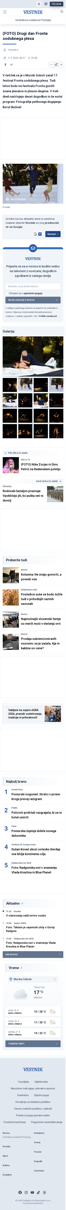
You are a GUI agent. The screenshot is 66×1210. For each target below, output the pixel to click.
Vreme (14, 968)
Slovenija (7, 486)
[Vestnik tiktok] (38, 1192)
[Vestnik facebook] (20, 1192)
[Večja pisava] (61, 65)
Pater (14, 826)
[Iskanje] (62, 11)
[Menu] (5, 12)
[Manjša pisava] (51, 65)
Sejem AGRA (20, 923)
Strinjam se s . (26, 293)
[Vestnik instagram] (26, 1192)
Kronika (17, 911)
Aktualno (13, 903)
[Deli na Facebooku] (5, 64)
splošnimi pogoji (33, 293)
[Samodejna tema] (39, 4)
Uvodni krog (17, 790)
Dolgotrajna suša (29, 590)
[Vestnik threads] (44, 1192)
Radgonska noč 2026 (21, 863)
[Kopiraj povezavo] (11, 64)
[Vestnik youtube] (32, 1192)
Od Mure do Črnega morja (24, 845)
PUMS (14, 808)
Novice (24, 570)
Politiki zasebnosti (48, 316)
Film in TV (25, 460)
